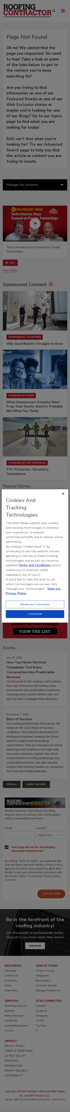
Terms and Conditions (34, 565)
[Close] (63, 494)
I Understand (35, 613)
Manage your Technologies (35, 604)
